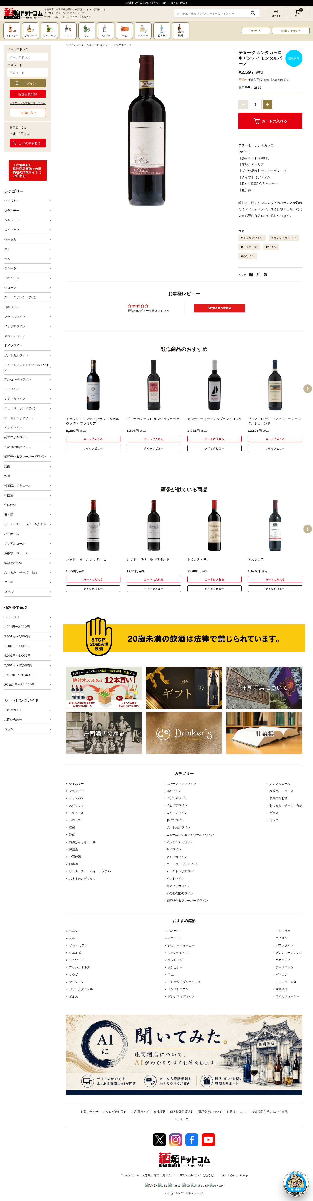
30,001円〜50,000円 (19, 684)
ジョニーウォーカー (181, 945)
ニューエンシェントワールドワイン (26, 367)
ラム (7, 258)
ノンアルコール (14, 543)
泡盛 (7, 476)
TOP (68, 45)
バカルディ (283, 960)
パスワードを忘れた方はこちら (28, 103)
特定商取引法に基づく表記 (270, 1111)
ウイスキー (11, 200)
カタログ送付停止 (115, 1111)
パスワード (14, 65)
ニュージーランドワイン (20, 408)
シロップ (10, 287)
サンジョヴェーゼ (285, 237)
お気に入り (28, 112)
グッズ (8, 591)
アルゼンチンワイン (17, 379)
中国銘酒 (10, 505)
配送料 (242, 79)
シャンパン (11, 220)
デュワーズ (76, 960)
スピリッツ (11, 229)
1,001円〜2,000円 (17, 626)
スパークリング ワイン (20, 297)
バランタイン (284, 945)
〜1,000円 (11, 617)
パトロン (281, 974)
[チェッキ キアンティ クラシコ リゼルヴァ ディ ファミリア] (93, 385)
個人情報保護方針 (182, 1111)
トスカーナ (250, 247)
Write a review (219, 308)
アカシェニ (256, 559)
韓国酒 (8, 495)
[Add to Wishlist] (110, 407)
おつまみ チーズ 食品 (20, 572)
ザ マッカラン (78, 945)
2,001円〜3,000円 (17, 636)
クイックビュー (93, 448)
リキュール (11, 278)
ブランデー (11, 210)
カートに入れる (274, 121)
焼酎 (7, 466)
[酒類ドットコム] (23, 13)
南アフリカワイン (16, 437)
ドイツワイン (13, 345)
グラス (8, 582)
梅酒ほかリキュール (17, 485)
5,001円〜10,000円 (18, 665)
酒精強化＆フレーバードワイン (25, 456)
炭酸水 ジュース (16, 553)
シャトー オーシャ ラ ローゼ (86, 559)
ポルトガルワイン (16, 355)
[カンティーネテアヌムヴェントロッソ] (214, 385)
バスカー (174, 930)
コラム (8, 729)
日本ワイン (11, 307)
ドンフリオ (283, 930)
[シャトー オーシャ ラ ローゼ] (93, 525)
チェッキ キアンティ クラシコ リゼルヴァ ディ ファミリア (92, 421)
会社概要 (159, 1111)
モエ (171, 974)
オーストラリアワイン (19, 418)
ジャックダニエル (81, 989)
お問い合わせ (290, 31)
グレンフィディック (181, 996)
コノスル (281, 938)
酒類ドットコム (195, 1193)
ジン (7, 249)
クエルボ (75, 952)
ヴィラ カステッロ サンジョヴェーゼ (153, 419)
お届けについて (237, 1111)
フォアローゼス (286, 982)
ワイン (272, 247)
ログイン (276, 15)
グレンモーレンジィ (289, 952)
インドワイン (13, 427)
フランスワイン (14, 316)
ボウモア (174, 938)
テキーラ (10, 268)
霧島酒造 (281, 989)
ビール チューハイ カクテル (25, 524)
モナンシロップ (178, 952)
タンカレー (175, 967)
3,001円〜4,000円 (17, 646)
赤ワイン (248, 256)
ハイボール (11, 533)
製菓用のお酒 (13, 563)
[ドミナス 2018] (214, 525)
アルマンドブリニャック (184, 982)
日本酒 (8, 514)
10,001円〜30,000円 (19, 675)
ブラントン (76, 982)
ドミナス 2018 (197, 559)
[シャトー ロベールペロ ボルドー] (154, 525)
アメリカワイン (14, 398)
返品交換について (210, 1111)
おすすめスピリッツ (82, 878)
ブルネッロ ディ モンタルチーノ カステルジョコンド (274, 421)
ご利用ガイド (13, 709)
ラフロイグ (175, 960)
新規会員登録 (27, 94)
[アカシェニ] (275, 525)
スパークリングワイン (181, 783)
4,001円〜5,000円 (17, 655)
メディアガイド (184, 1119)
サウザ (73, 974)
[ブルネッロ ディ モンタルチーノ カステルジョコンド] (275, 385)
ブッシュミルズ (79, 967)
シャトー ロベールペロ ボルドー (150, 559)
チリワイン (11, 389)
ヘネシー (75, 930)
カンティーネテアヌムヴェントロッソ (214, 419)
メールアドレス (17, 49)
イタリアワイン (14, 326)
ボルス (73, 996)
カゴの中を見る (30, 143)
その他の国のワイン (17, 447)
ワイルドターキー (287, 996)
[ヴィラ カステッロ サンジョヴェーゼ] (154, 385)
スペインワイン (14, 336)
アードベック (284, 967)
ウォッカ (10, 239)
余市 (72, 938)
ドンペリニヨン (178, 989)
